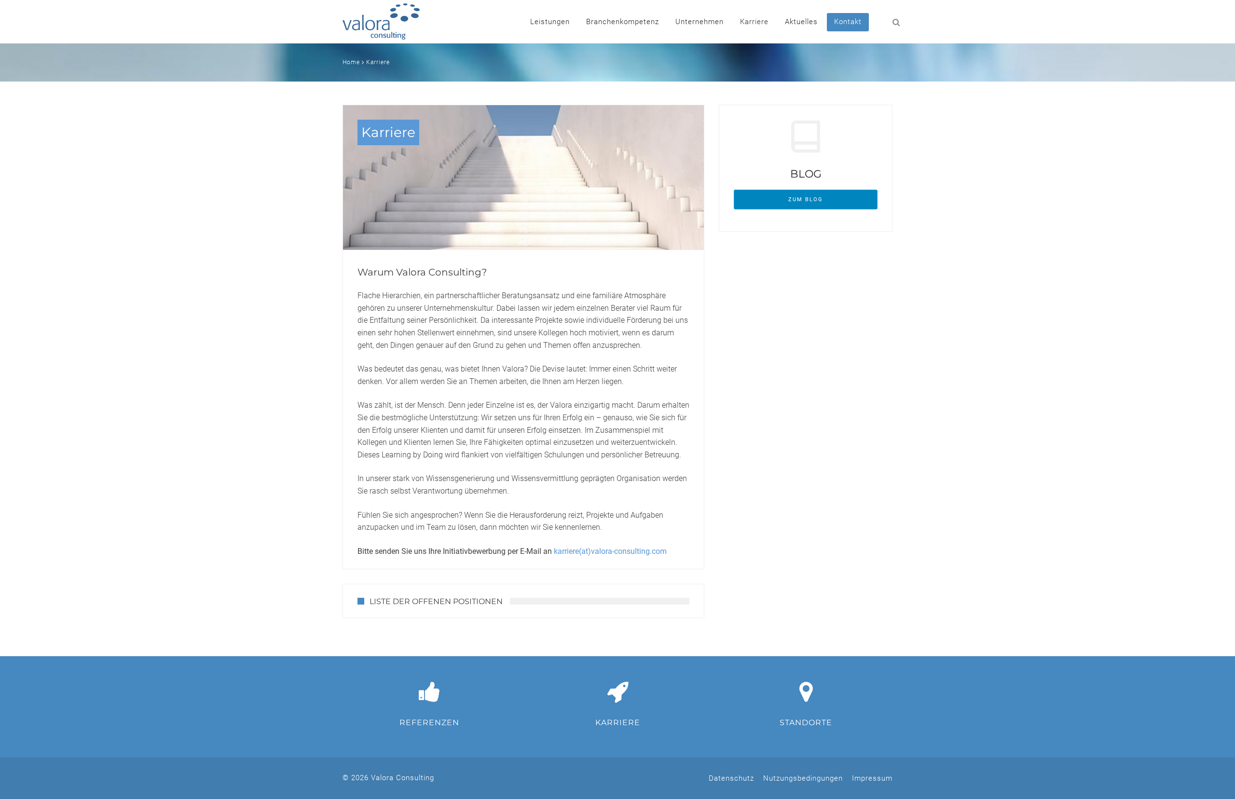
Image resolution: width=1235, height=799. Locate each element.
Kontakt (848, 21)
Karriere (754, 21)
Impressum (872, 778)
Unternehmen (699, 21)
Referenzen (429, 722)
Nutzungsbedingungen (803, 778)
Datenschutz (731, 778)
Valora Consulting (381, 21)
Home (351, 62)
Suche (882, 21)
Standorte (806, 722)
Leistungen (550, 21)
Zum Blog (805, 199)
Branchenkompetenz (622, 21)
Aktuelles (801, 21)
